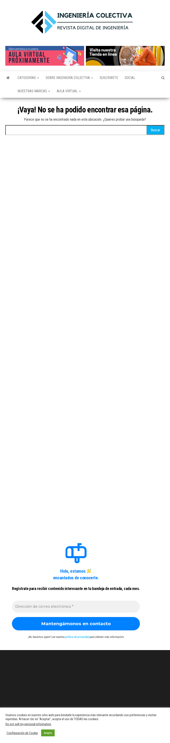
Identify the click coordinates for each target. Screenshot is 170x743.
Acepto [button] (48, 733)
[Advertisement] (76, 182)
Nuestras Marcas (32, 91)
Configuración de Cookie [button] (22, 733)
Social (130, 78)
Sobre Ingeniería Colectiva (68, 78)
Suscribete (109, 78)
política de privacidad (77, 637)
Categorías (27, 78)
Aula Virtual (68, 91)
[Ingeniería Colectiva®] (8, 78)
